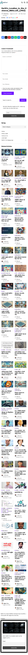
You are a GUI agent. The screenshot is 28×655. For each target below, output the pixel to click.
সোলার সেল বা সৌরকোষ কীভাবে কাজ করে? (6, 220)
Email (4, 641)
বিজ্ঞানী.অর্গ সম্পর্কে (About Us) (7, 140)
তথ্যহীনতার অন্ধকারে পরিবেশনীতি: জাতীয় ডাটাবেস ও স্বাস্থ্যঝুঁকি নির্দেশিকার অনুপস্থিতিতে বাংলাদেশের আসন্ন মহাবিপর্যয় (20, 602)
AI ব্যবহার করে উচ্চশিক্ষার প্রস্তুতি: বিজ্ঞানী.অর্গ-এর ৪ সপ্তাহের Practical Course (20, 579)
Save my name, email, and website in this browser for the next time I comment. (12, 89)
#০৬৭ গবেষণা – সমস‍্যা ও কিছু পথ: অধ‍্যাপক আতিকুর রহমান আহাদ (20, 512)
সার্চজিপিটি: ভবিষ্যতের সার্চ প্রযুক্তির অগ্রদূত (20, 200)
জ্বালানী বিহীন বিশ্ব (18, 492)
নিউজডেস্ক (5, 163)
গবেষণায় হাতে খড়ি (4, 135)
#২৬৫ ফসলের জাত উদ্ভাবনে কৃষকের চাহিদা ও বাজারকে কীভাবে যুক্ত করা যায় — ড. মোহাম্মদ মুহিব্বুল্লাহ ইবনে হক (6, 578)
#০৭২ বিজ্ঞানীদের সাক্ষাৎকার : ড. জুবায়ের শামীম (7, 471)
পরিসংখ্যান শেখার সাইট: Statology (19, 294)
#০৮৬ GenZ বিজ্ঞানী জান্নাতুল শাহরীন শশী (6, 180)
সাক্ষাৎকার (3, 131)
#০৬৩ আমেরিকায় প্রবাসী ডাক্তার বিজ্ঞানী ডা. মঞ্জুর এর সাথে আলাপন (20, 534)
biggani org (19, 561)
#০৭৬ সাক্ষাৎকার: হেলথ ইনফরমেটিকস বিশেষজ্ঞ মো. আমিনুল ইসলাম (20, 432)
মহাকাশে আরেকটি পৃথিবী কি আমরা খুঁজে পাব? (6, 294)
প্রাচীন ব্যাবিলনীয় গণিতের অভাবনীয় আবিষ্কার (20, 275)
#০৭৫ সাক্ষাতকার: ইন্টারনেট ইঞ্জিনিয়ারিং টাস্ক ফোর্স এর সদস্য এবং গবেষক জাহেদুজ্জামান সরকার (7, 452)
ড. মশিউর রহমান (19, 166)
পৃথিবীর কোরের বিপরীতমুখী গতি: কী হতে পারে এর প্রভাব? (6, 392)
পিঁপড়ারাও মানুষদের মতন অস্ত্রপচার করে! (19, 393)
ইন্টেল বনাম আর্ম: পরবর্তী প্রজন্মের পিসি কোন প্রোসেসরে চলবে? (19, 162)
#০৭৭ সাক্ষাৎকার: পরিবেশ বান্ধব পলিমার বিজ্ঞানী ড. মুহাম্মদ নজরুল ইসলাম (6, 432)
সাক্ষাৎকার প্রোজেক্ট (4, 133)
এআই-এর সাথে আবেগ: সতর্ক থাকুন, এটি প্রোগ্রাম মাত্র (20, 313)
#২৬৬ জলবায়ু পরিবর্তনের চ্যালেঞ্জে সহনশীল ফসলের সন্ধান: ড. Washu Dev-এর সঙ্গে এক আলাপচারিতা (20, 555)
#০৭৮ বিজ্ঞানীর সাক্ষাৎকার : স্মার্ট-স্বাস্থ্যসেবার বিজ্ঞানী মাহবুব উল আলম (20, 412)
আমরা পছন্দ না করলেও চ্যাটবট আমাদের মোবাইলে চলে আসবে (20, 239)
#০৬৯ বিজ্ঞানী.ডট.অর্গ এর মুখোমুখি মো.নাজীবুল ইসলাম (7, 493)
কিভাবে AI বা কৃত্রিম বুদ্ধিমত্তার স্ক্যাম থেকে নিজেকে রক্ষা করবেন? (19, 219)
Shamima (6, 13)
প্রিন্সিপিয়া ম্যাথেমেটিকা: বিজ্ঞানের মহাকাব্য (6, 352)
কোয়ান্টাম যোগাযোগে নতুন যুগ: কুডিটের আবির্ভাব (20, 334)
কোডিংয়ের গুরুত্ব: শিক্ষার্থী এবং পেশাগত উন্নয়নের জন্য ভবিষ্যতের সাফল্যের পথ (7, 373)
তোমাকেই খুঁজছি (4, 138)
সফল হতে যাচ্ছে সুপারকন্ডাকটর (4, 159)
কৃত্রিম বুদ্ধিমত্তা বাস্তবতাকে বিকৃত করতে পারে (20, 257)
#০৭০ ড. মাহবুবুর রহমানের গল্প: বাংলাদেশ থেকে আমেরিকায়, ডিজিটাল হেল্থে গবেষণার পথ (20, 473)
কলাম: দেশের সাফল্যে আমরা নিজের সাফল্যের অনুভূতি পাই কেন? (7, 599)
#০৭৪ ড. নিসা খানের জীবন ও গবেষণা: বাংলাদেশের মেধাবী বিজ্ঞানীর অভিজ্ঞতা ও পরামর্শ (20, 451)
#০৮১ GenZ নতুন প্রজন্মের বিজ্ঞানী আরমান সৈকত (6, 200)
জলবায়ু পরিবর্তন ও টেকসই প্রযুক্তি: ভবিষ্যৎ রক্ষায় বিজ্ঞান (20, 373)
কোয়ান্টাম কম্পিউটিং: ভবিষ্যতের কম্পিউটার (5, 312)
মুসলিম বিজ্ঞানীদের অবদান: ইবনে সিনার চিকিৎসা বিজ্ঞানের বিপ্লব (20, 353)
